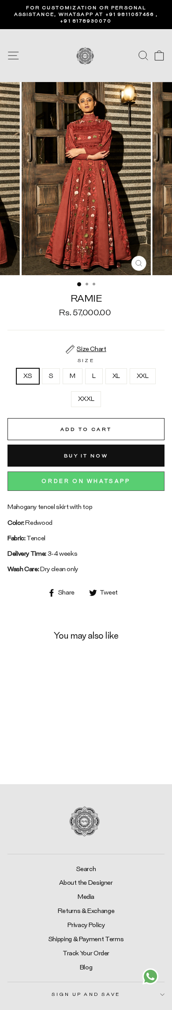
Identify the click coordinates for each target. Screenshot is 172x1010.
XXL (143, 376)
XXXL (86, 399)
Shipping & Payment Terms (86, 939)
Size (86, 360)
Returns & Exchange (86, 911)
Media (86, 897)
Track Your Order (86, 953)
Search (86, 869)
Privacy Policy (86, 925)
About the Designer (86, 882)
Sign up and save (86, 994)
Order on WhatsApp (85, 481)
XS (27, 376)
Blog (86, 967)
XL (116, 376)
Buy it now (86, 455)
